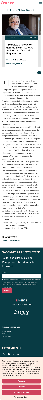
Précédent (11, 37)
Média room (5, 333)
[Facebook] (8, 354)
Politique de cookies (20, 397)
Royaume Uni (17, 63)
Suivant (21, 37)
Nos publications (7, 336)
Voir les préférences (21, 392)
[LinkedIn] (13, 354)
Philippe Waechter (20, 60)
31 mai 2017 (10, 60)
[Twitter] (4, 354)
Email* (4, 272)
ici (27, 228)
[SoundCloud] (18, 354)
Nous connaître (6, 331)
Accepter (21, 381)
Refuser (22, 387)
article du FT (20, 92)
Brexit (9, 63)
